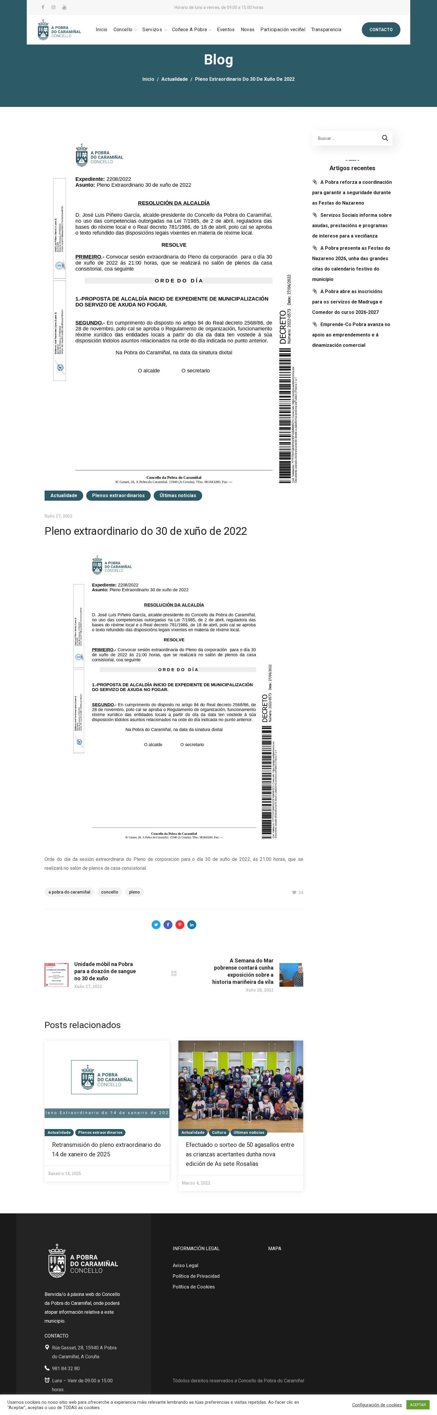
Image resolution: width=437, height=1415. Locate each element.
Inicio (148, 79)
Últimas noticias (178, 495)
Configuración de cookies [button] (377, 1405)
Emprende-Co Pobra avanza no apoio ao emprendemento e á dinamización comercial (351, 335)
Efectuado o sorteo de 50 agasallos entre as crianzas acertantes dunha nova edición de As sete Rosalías (240, 1154)
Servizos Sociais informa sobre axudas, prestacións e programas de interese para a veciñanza (352, 225)
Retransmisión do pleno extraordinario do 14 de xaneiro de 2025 (106, 1149)
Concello (109, 892)
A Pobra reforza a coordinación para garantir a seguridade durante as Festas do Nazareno (352, 192)
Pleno (134, 892)
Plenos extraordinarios (118, 495)
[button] (381, 29)
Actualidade (174, 79)
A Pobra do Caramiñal (69, 892)
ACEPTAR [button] (418, 1405)
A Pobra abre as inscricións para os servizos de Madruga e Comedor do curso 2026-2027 (347, 302)
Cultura (219, 1132)
